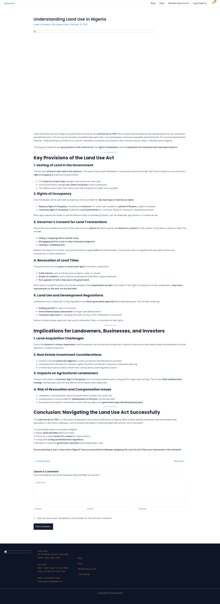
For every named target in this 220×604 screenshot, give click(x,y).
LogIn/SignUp (199, 3)
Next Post (180, 461)
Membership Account (178, 3)
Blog (153, 3)
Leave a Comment (42, 24)
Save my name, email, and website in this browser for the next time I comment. (74, 518)
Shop (161, 3)
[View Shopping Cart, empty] (213, 3)
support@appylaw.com (53, 581)
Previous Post (42, 461)
